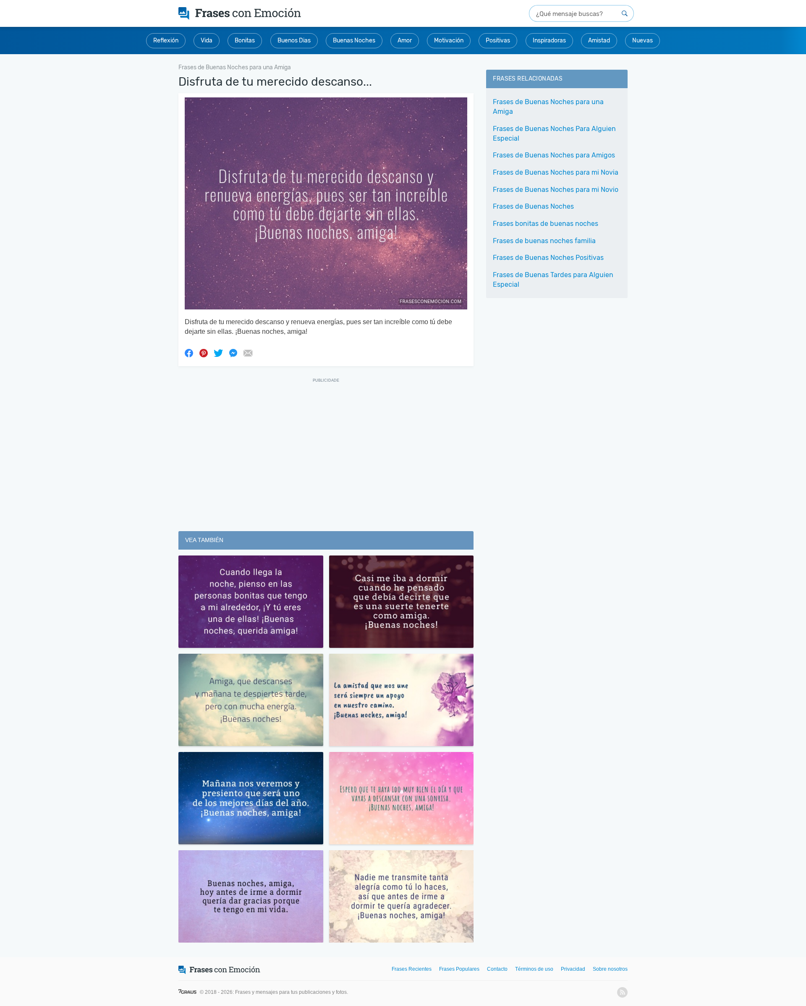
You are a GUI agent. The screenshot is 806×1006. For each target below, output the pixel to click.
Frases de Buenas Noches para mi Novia (555, 172)
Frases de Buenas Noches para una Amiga (548, 106)
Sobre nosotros (610, 969)
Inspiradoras (549, 40)
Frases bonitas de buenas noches (545, 224)
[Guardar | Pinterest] (203, 352)
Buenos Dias (294, 40)
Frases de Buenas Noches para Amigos (554, 155)
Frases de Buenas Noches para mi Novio (555, 190)
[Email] (247, 352)
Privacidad (573, 969)
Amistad (599, 40)
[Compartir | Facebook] (189, 352)
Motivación (448, 40)
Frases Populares (459, 969)
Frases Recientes (412, 969)
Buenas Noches (354, 40)
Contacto (497, 969)
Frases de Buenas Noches (533, 206)
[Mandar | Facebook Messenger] (233, 352)
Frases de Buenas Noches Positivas (548, 258)
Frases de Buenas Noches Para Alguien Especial (554, 133)
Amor (405, 40)
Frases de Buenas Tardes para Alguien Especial (553, 279)
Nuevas (642, 40)
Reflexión (165, 40)
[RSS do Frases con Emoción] (622, 992)
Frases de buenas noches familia (544, 241)
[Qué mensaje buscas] (624, 13)
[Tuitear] (218, 352)
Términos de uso (534, 969)
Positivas (498, 40)
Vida (206, 40)
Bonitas (245, 40)
